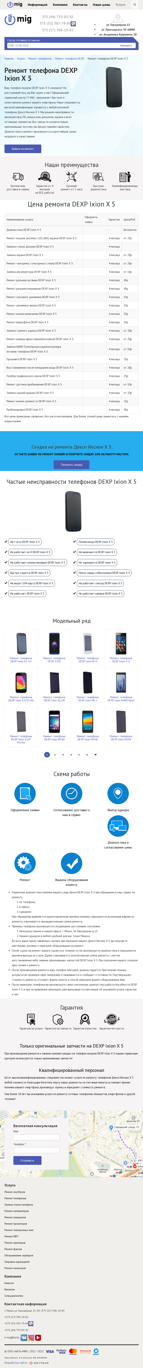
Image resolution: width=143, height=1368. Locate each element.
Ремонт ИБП (11, 1236)
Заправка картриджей (16, 1261)
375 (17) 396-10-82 (57, 30)
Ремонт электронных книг (19, 1230)
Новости (9, 1283)
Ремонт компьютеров (16, 1211)
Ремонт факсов (13, 1249)
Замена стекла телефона (18, 1204)
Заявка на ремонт (23, 149)
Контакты (80, 4)
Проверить (126, 45)
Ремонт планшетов (15, 1217)
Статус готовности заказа (23, 40)
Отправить (27, 1160)
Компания (60, 4)
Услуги (120, 4)
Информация (37, 4)
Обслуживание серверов (18, 1255)
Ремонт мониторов (15, 1268)
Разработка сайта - (16, 1362)
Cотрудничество (13, 1295)
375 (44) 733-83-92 (57, 16)
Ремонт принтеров (15, 1242)
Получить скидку (71, 464)
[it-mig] (17, 19)
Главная (9, 58)
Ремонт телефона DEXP (69, 58)
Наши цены (101, 4)
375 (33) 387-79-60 (55, 23)
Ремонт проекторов (15, 1223)
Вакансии (9, 1289)
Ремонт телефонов (40, 58)
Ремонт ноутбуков (14, 1192)
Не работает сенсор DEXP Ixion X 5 (100, 583)
